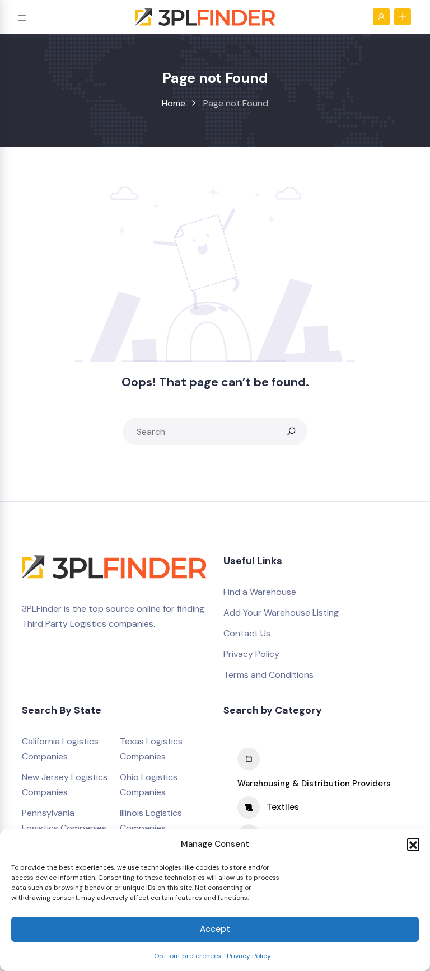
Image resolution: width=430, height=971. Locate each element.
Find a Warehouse (259, 592)
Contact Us (246, 633)
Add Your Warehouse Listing (281, 612)
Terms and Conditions (268, 675)
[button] (413, 844)
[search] (291, 431)
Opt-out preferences (187, 955)
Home (173, 103)
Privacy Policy (249, 955)
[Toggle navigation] (22, 16)
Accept (215, 929)
